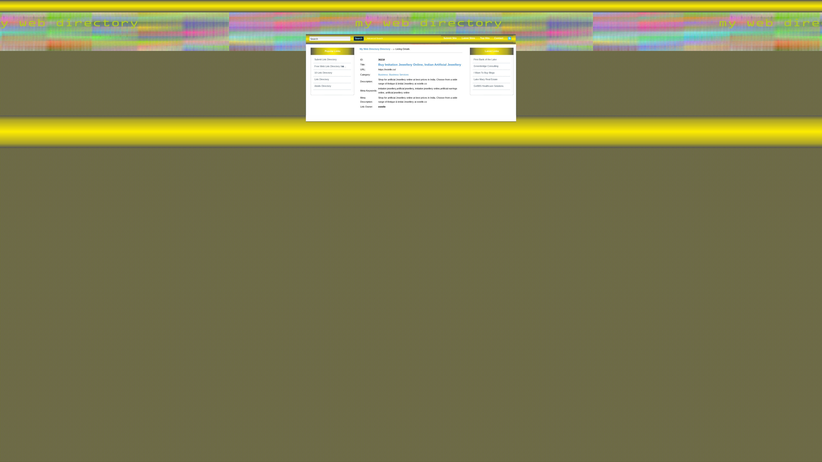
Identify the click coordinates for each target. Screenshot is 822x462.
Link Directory (321, 79)
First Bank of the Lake (485, 59)
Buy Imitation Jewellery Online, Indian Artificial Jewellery (419, 64)
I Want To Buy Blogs (484, 72)
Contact (498, 38)
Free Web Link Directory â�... (330, 66)
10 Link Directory (323, 72)
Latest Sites (468, 38)
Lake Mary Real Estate (485, 79)
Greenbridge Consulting (486, 66)
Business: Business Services (393, 74)
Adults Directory (322, 86)
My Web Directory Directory (375, 49)
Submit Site (450, 38)
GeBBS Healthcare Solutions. (489, 86)
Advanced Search (375, 38)
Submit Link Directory (325, 59)
